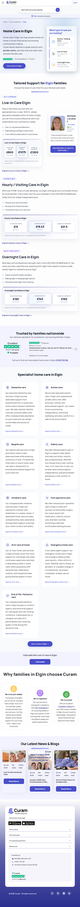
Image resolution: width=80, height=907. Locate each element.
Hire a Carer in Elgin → (40, 644)
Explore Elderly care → (53, 485)
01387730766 (62, 360)
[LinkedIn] (69, 893)
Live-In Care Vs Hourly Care (13, 773)
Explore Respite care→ (14, 485)
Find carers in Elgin (14, 66)
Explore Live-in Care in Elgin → (15, 170)
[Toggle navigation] (3, 2)
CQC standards (41, 708)
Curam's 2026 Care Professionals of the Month (38, 781)
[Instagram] (64, 893)
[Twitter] (58, 893)
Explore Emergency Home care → (57, 582)
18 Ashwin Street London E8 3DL (25, 865)
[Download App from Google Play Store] (14, 823)
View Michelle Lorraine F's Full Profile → (63, 149)
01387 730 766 (19, 862)
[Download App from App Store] (28, 823)
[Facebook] (52, 893)
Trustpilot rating (65, 706)
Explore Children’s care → (15, 532)
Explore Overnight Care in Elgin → (17, 315)
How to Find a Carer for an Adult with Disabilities (65, 781)
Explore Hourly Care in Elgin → (15, 243)
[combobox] (40, 10)
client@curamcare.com (22, 858)
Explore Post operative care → (56, 532)
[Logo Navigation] (11, 4)
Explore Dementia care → (15, 431)
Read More (14, 781)
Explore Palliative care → (15, 634)
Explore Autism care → (53, 431)
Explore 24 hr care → (13, 582)
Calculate (40, 661)
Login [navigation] (75, 2)
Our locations (15, 22)
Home (5, 22)
